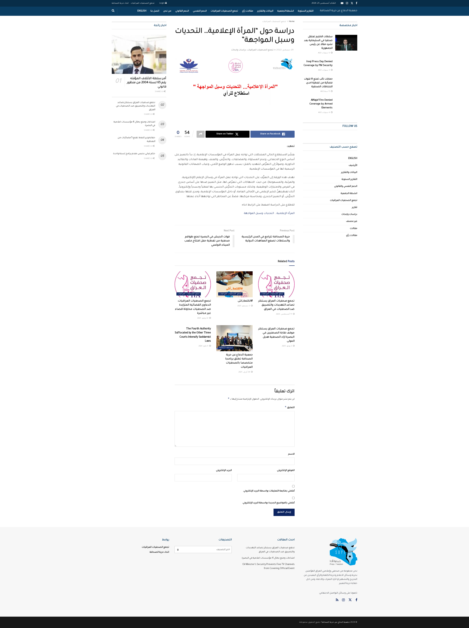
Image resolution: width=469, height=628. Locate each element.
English (141, 11)
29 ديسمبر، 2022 (284, 50)
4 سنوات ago (324, 113)
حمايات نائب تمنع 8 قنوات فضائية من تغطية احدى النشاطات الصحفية (318, 83)
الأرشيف (353, 165)
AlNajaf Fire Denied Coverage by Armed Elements (321, 104)
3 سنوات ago (324, 70)
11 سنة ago (325, 92)
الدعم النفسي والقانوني (345, 186)
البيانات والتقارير (265, 11)
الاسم (291, 454)
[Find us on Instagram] (343, 600)
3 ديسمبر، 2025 (244, 306)
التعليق (290, 407)
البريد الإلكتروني (224, 470)
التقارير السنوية (305, 11)
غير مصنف (351, 221)
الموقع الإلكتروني (286, 470)
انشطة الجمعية (285, 11)
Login (162, 3)
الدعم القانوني (182, 11)
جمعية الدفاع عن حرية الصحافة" (335, 622)
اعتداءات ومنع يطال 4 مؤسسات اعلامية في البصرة (268, 558)
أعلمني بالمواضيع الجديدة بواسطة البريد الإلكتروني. (268, 503)
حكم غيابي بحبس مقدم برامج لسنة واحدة (134, 154)
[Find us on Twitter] (350, 600)
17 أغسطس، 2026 (284, 314)
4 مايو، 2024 (204, 346)
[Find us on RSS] (337, 600)
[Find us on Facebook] (356, 600)
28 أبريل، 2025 (245, 372)
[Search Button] (113, 11)
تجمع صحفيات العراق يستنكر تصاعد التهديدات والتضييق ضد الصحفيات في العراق (276, 305)
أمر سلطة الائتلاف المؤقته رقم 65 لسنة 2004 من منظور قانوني (146, 83)
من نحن (167, 11)
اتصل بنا (154, 11)
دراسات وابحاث (238, 50)
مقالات (353, 228)
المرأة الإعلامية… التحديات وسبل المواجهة (269, 213)
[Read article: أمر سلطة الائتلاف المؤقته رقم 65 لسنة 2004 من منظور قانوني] (139, 54)
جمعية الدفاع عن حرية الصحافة (338, 10)
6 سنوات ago (324, 53)
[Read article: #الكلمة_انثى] (234, 284)
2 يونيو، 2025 (287, 346)
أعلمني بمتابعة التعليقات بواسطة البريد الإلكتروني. (269, 491)
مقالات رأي (247, 11)
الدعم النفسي (200, 11)
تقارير (354, 207)
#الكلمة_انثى (245, 301)
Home (292, 22)
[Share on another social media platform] (201, 134)
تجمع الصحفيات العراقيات (142, 3)
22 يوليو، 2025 (203, 318)
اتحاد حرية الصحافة (120, 3)
